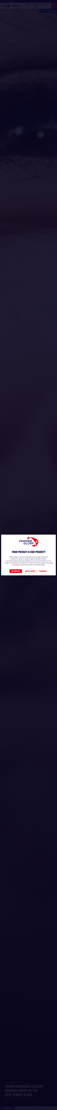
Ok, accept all (15, 571)
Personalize (43, 571)
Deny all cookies (30, 571)
